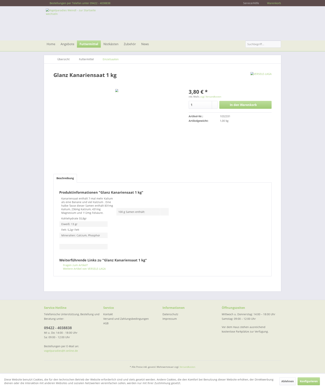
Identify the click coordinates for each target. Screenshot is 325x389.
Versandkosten (187, 366)
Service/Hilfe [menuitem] (251, 3)
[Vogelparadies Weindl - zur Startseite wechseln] (74, 23)
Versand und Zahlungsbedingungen (126, 318)
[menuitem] (51, 44)
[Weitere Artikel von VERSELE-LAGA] (261, 78)
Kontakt (108, 314)
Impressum (169, 318)
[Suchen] (277, 44)
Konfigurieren (309, 381)
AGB (106, 323)
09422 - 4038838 (58, 327)
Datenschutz (170, 314)
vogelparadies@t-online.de (61, 350)
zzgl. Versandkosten (210, 96)
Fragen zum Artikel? (75, 265)
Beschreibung (65, 178)
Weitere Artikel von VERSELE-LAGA (84, 268)
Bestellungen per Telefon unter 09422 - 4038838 (80, 3)
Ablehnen (287, 381)
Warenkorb (274, 3)
